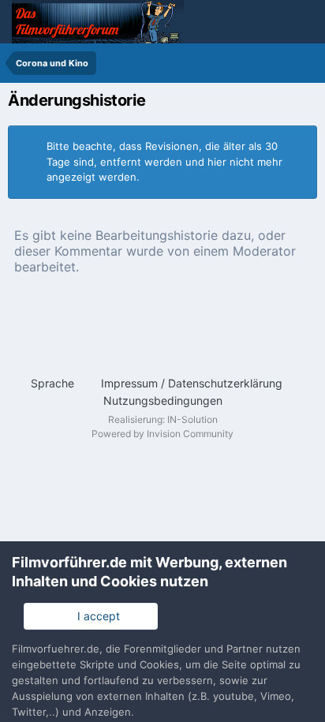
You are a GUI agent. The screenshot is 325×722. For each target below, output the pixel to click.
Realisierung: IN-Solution (163, 419)
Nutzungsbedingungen (162, 400)
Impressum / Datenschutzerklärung (191, 383)
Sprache (54, 383)
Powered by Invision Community (162, 434)
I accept (95, 616)
